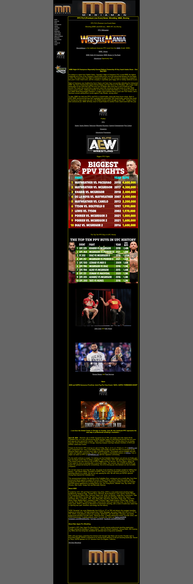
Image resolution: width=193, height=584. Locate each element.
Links (55, 41)
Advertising (97, 58)
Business (106, 125)
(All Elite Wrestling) (75, 543)
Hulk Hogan (108, 328)
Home (55, 19)
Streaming (103, 129)
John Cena (97, 328)
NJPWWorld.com (93, 454)
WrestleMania (80, 48)
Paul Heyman (109, 374)
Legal (55, 44)
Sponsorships (57, 39)
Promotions (107, 132)
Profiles (56, 29)
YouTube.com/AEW (96, 519)
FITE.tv (128, 453)
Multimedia (57, 31)
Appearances (57, 24)
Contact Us (57, 42)
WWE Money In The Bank (112, 55)
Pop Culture (128, 125)
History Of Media (58, 36)
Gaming (111, 125)
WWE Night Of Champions (94, 55)
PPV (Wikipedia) (103, 30)
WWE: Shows (103, 51)
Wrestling (99, 125)
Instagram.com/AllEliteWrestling (79, 519)
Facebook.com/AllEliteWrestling (114, 519)
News (55, 22)
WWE (118, 48)
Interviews (56, 27)
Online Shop (57, 32)
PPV (103, 122)
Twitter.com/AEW (120, 517)
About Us (56, 21)
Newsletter (57, 37)
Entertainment (119, 125)
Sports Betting (84, 125)
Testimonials (57, 34)
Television (92, 125)
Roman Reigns (97, 374)
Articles (56, 26)
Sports (77, 125)
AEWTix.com (132, 448)
